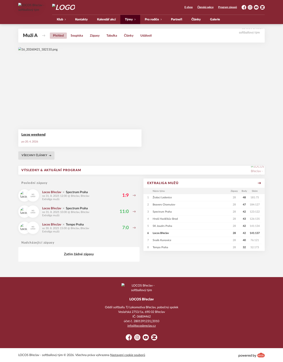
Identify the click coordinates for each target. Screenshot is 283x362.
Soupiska (77, 35)
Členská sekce (205, 7)
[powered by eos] (252, 355)
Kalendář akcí (106, 19)
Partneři (176, 19)
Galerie (215, 19)
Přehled (58, 35)
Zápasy (95, 35)
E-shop (188, 7)
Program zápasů (227, 7)
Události (146, 35)
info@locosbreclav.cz (141, 325)
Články (196, 19)
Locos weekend (33, 135)
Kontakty (81, 19)
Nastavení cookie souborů (127, 355)
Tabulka (111, 35)
